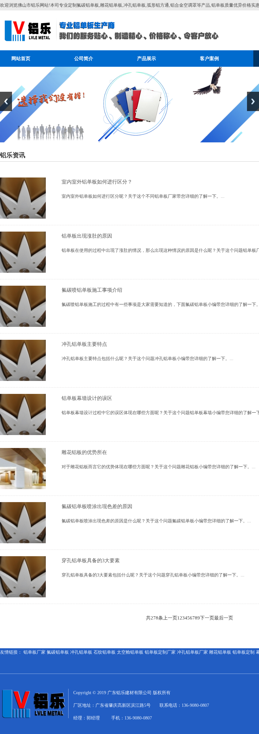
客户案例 (209, 58)
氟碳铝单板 (58, 652)
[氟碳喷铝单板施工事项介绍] (23, 325)
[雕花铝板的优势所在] (23, 487)
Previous (6, 101)
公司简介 (83, 58)
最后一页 (223, 617)
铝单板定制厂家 (160, 652)
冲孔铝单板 (81, 652)
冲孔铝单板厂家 (192, 652)
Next (253, 101)
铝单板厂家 (34, 652)
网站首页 (20, 58)
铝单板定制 (243, 652)
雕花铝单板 (220, 652)
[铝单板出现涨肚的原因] (23, 271)
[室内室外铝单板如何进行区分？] (23, 217)
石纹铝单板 (104, 652)
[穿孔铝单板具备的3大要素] (23, 595)
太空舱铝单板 (130, 652)
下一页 (207, 617)
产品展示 (146, 58)
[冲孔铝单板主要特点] (23, 379)
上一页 (170, 617)
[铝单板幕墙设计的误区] (23, 433)
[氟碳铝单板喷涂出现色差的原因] (23, 541)
